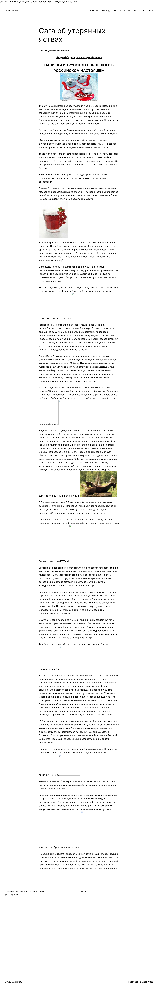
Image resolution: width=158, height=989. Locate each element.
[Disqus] (79, 935)
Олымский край (13, 10)
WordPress (147, 981)
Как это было (38, 891)
